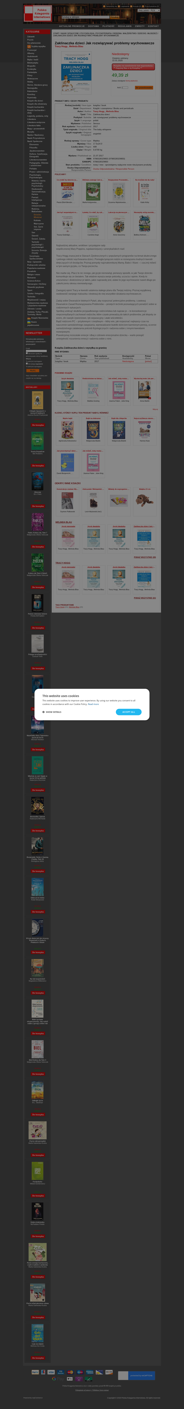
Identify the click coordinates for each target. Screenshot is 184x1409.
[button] (51, 712)
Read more (93, 704)
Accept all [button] (128, 712)
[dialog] (92, 704)
